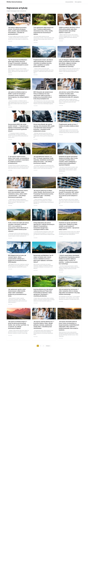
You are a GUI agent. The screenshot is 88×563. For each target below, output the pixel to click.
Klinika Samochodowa (14, 2)
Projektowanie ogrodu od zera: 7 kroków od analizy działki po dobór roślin (69, 126)
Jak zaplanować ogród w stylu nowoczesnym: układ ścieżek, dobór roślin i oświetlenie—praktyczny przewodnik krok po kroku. (17, 293)
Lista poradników (69, 2)
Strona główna (78, 2)
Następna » (48, 345)
